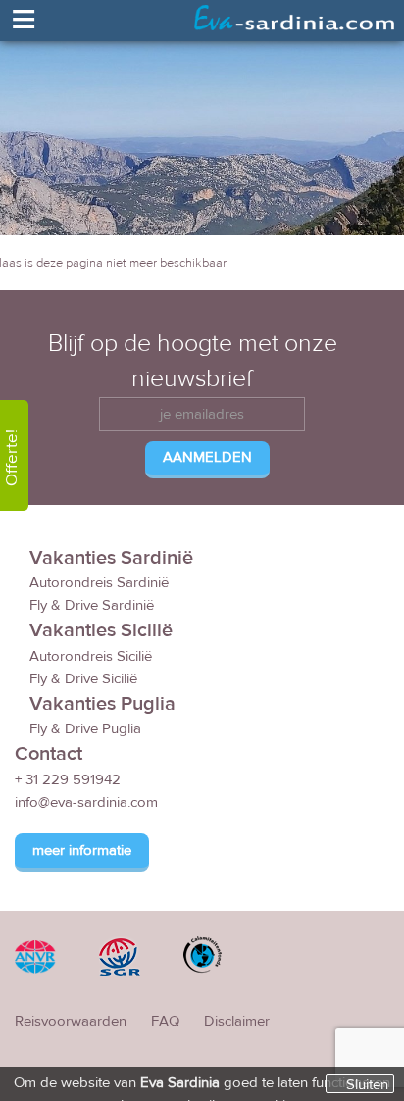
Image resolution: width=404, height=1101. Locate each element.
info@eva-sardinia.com (86, 802)
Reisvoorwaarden (70, 1021)
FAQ (165, 1021)
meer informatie (81, 850)
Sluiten (367, 1084)
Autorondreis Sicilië (90, 656)
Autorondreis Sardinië (99, 583)
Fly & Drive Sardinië (91, 605)
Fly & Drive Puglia (85, 729)
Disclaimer (237, 1021)
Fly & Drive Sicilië (83, 679)
